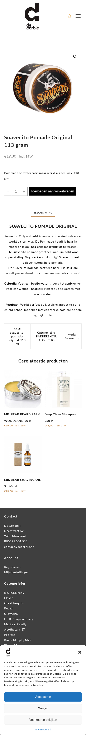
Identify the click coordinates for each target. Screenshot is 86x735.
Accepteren (43, 696)
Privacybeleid (43, 729)
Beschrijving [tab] (43, 212)
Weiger (43, 708)
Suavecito (71, 338)
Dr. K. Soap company (18, 619)
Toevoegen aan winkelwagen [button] (16, 428)
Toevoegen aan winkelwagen (52, 191)
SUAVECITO (46, 340)
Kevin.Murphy (14, 592)
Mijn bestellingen (16, 572)
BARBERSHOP (46, 336)
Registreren (12, 567)
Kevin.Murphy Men (17, 640)
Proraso (9, 634)
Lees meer (11, 492)
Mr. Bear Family (15, 624)
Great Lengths (14, 603)
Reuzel (9, 608)
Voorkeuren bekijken (43, 719)
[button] (80, 652)
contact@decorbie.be (19, 546)
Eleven (9, 598)
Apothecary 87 (14, 629)
